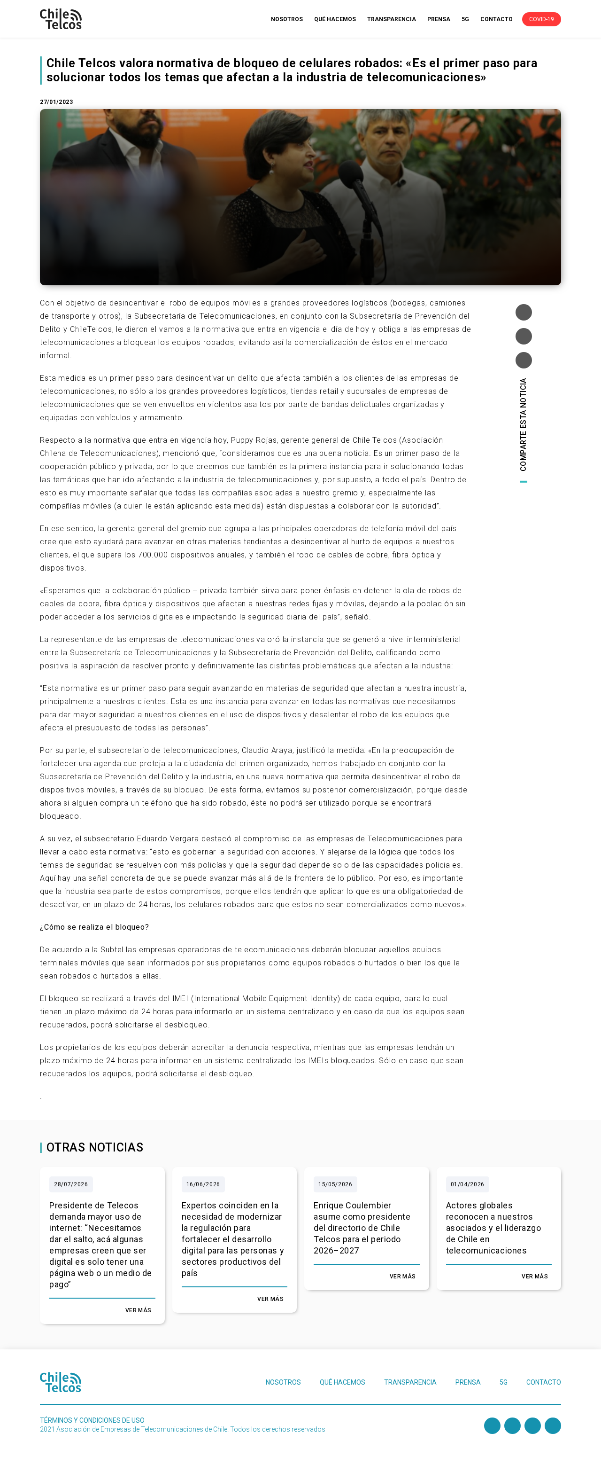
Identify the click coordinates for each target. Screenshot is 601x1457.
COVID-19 (541, 19)
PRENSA (438, 19)
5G (465, 19)
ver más (138, 1310)
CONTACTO (496, 19)
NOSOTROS (287, 19)
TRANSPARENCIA (391, 19)
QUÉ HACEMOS (335, 19)
